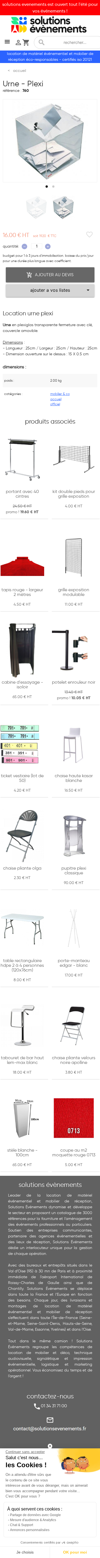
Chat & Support (21, 1525)
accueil (55, 399)
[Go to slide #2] (63, 207)
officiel (55, 404)
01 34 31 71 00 (54, 1405)
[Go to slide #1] (36, 207)
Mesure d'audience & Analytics (33, 1520)
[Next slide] (87, 140)
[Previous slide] (12, 140)
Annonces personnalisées (29, 1530)
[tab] (46, 186)
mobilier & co (60, 394)
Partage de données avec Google (35, 1515)
